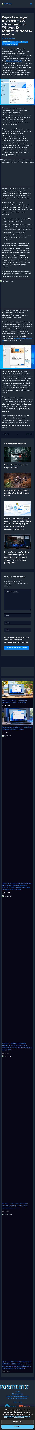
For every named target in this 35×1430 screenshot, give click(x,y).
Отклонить (17, 1422)
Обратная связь (17, 1394)
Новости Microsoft (20, 42)
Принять (17, 1427)
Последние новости (10, 44)
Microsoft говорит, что (13, 61)
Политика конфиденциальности (17, 1396)
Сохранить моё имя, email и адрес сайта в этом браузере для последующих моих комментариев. (17, 640)
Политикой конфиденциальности (17, 1416)
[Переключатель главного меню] (31, 4)
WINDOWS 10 (7, 42)
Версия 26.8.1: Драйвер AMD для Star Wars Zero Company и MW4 (16, 493)
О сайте (17, 1392)
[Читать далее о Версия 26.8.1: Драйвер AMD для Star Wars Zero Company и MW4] (17, 480)
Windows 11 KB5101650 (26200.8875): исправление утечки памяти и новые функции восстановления (15, 1206)
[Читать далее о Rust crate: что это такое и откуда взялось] (17, 455)
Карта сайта (17, 1402)
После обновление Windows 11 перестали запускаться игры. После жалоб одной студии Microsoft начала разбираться (16, 557)
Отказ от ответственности (17, 1399)
